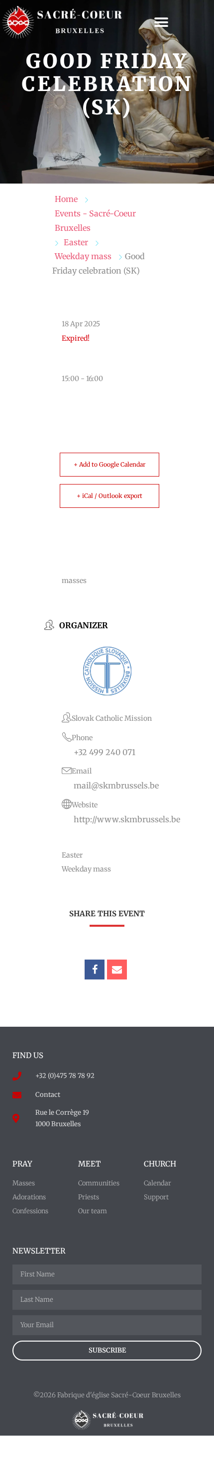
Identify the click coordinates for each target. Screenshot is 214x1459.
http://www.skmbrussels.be (127, 819)
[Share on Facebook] (95, 969)
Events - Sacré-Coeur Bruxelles (95, 220)
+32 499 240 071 (104, 752)
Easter (76, 242)
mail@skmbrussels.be (116, 785)
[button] (161, 22)
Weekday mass (83, 256)
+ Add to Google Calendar (109, 464)
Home (66, 199)
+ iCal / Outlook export (109, 495)
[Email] (117, 969)
